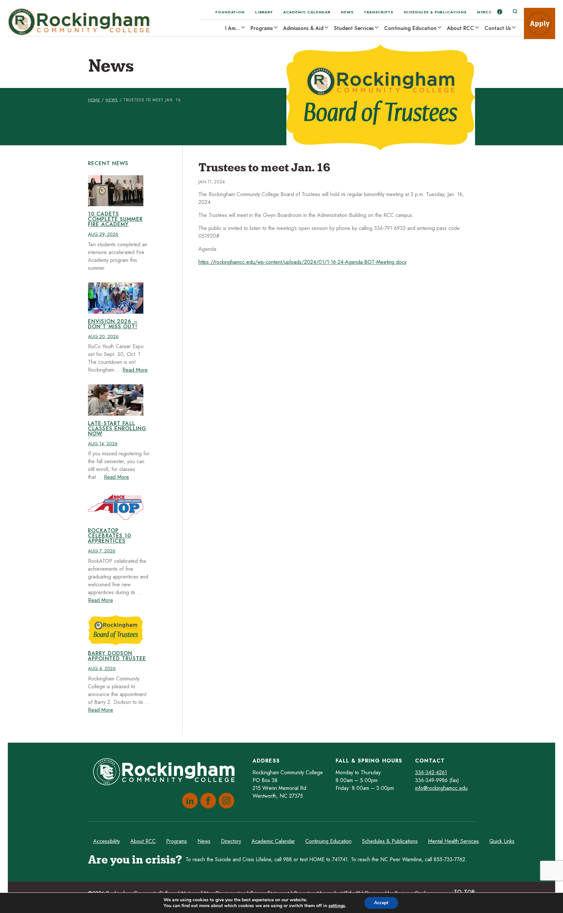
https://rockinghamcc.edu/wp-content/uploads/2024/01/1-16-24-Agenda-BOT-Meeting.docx (302, 262)
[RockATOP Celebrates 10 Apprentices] (115, 507)
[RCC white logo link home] (166, 773)
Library (264, 12)
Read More (135, 370)
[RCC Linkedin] (189, 800)
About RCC (460, 28)
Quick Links (501, 841)
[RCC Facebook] (207, 800)
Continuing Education (410, 28)
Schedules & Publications (435, 12)
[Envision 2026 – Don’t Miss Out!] (115, 298)
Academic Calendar (306, 12)
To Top (464, 892)
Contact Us (497, 28)
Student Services (354, 28)
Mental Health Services (453, 841)
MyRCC (484, 12)
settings (336, 906)
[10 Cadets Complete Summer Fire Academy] (115, 191)
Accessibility (106, 841)
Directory (231, 841)
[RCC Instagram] (225, 800)
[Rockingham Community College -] (81, 22)
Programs (262, 28)
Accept (381, 903)
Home (94, 100)
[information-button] (499, 11)
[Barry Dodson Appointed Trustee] (115, 630)
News (347, 12)
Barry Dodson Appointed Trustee (117, 655)
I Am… (232, 28)
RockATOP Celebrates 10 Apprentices (109, 536)
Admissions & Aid (303, 28)
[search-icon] (515, 12)
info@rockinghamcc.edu (441, 788)
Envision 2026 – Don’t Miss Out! (113, 324)
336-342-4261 (431, 772)
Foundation (229, 12)
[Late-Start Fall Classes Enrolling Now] (115, 400)
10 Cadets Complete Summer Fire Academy (115, 219)
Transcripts (378, 12)
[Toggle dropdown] (243, 27)
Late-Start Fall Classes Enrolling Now (117, 428)
